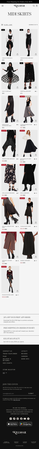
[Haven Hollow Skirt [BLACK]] (29, 143)
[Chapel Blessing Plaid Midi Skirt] (29, 109)
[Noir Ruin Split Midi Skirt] (29, 42)
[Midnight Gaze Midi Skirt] (10, 245)
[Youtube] (25, 419)
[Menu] (2, 6)
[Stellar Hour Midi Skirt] (10, 177)
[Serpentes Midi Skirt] (29, 75)
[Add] (17, 54)
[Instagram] (11, 419)
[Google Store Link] (25, 424)
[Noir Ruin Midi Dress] (10, 42)
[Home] (19, 5)
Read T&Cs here (16, 399)
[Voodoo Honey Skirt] (29, 210)
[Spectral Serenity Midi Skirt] (10, 210)
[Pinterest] (18, 419)
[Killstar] (19, 432)
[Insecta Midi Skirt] (10, 75)
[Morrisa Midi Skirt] (29, 245)
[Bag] (37, 6)
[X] (28, 419)
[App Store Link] (12, 424)
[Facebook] (21, 419)
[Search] (34, 6)
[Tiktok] (14, 419)
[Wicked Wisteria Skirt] (10, 279)
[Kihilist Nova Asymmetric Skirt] (10, 109)
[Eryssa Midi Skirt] (29, 177)
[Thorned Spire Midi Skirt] (10, 143)
